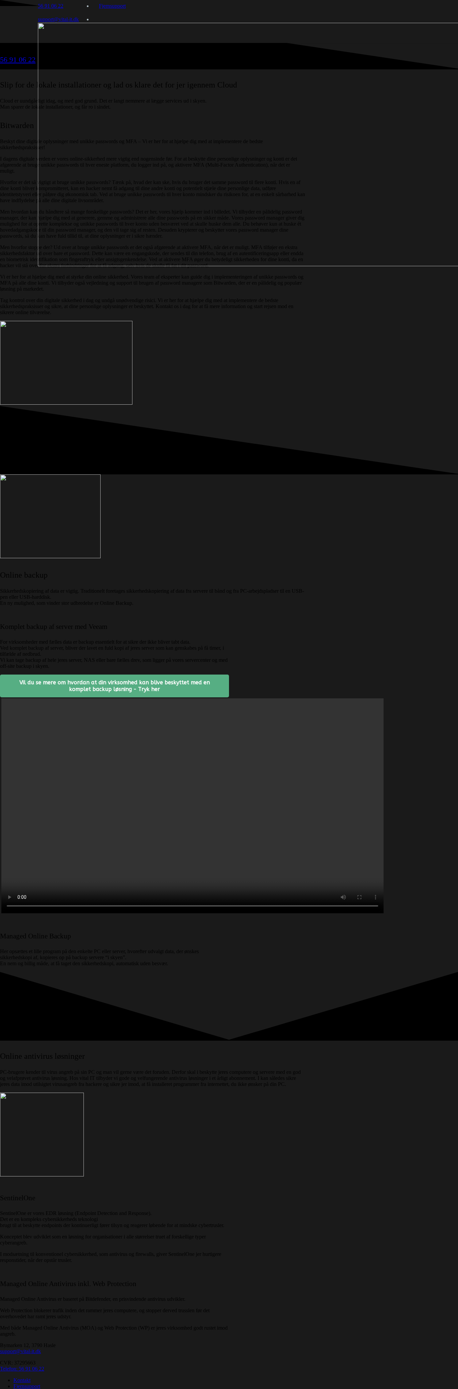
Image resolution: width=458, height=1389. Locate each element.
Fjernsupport (26, 1386)
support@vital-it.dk (20, 1351)
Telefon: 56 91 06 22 (22, 1369)
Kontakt (22, 1380)
